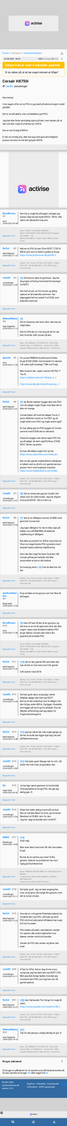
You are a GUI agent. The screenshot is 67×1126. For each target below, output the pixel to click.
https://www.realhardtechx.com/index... (39, 471)
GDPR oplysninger (47, 1087)
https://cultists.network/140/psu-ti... (37, 377)
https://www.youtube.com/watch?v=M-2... (40, 1006)
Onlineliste (41, 1084)
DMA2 (6, 837)
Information (32, 1087)
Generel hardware (33, 53)
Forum (5, 53)
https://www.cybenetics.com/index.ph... (39, 454)
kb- (4, 785)
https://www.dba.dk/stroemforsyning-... (39, 384)
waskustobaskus (10, 594)
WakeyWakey (10, 318)
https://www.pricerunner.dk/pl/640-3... (38, 255)
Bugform (31, 1084)
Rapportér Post (9, 236)
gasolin (7, 357)
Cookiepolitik (53, 1084)
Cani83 (9, 86)
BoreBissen (9, 213)
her (29, 1073)
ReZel (6, 248)
